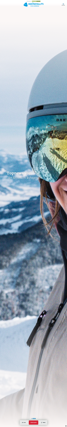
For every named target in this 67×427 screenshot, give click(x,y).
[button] (66, 426)
